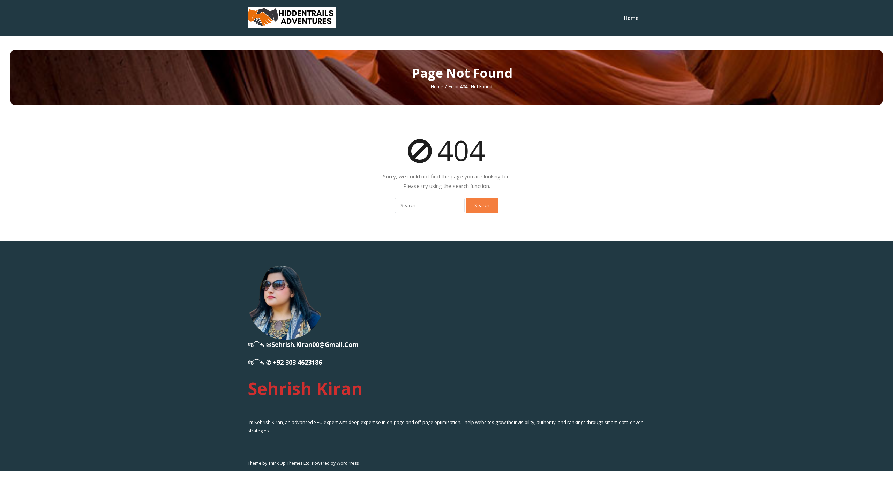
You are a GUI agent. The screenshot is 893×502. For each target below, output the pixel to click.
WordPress (348, 463)
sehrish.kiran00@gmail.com (315, 344)
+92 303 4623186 (297, 362)
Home (631, 18)
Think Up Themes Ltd (289, 463)
